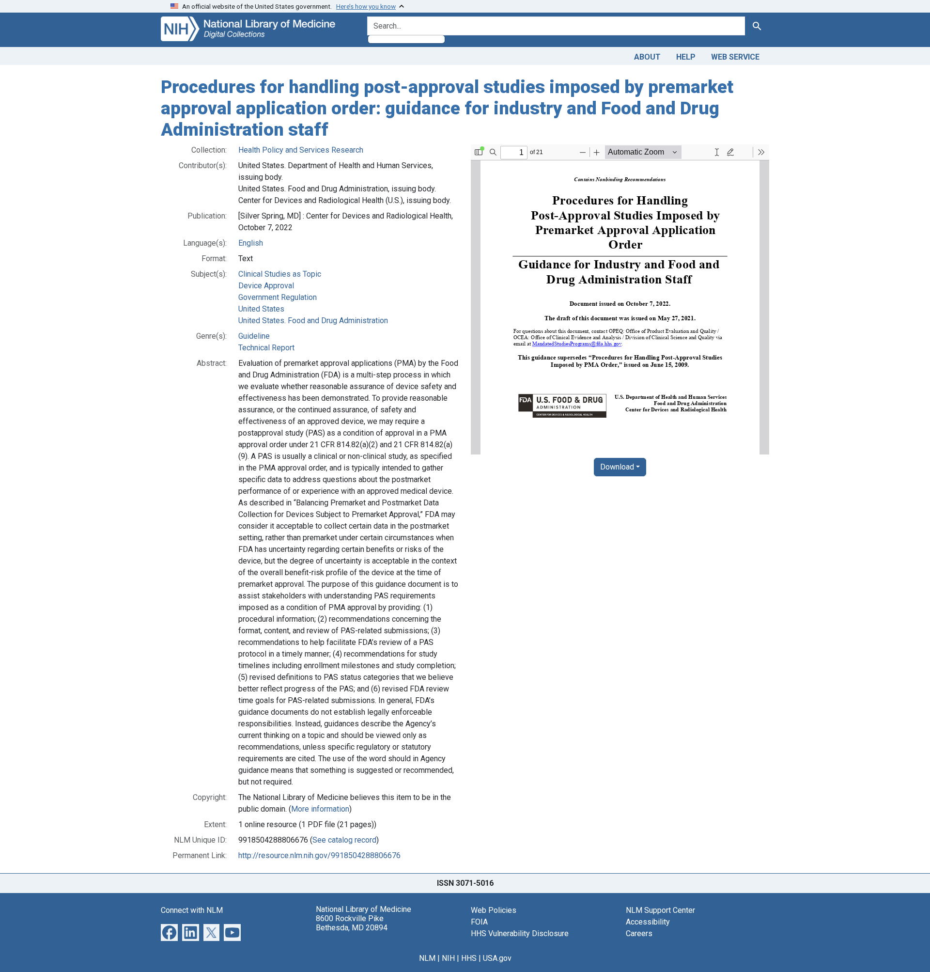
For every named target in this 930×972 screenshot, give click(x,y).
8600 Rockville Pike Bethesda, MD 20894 (352, 923)
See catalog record (344, 840)
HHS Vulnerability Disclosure (520, 933)
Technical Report (266, 347)
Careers (639, 933)
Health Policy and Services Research (300, 150)
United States (261, 309)
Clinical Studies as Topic (279, 274)
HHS (469, 958)
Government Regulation (277, 297)
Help (686, 57)
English (250, 243)
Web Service (735, 57)
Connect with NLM (192, 910)
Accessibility (648, 921)
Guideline (254, 336)
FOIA (479, 921)
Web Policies (493, 910)
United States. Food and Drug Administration (313, 320)
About (647, 57)
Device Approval (266, 285)
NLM (427, 958)
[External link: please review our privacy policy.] (169, 932)
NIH (448, 958)
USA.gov (497, 958)
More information (320, 809)
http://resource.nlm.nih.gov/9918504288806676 (319, 855)
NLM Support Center (660, 910)
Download (617, 466)
